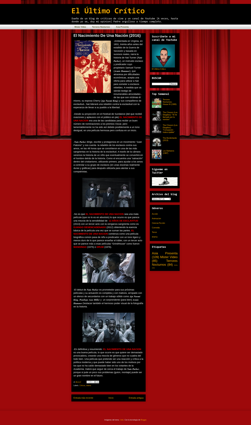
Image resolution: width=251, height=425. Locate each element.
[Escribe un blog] (90, 382)
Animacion (156, 218)
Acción (155, 214)
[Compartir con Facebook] (95, 382)
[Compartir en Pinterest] (97, 382)
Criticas (82, 385)
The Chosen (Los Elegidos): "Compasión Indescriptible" (170, 128)
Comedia (156, 227)
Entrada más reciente (83, 398)
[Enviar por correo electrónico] (88, 382)
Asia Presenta (122, 27)
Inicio (111, 398)
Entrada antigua (136, 398)
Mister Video (80, 27)
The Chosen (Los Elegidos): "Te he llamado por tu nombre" (170, 115)
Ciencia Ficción (158, 223)
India (176, 265)
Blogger (143, 420)
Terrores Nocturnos (101, 27)
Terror (154, 232)
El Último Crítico (108, 11)
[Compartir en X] (93, 382)
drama (88, 385)
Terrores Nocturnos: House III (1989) (169, 101)
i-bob (122, 420)
